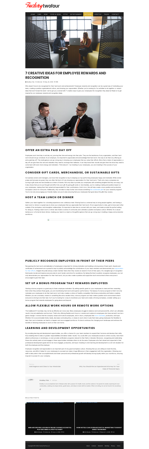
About (88, 445)
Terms (118, 445)
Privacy (113, 445)
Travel (106, 14)
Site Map (107, 445)
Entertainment (76, 14)
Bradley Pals (30, 82)
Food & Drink (55, 14)
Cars (39, 14)
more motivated (100, 315)
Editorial (88, 14)
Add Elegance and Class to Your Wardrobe (45, 366)
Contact (115, 14)
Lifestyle (97, 14)
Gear (46, 14)
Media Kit (100, 445)
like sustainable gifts (96, 189)
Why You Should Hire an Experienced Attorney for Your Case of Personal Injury (99, 367)
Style (65, 14)
